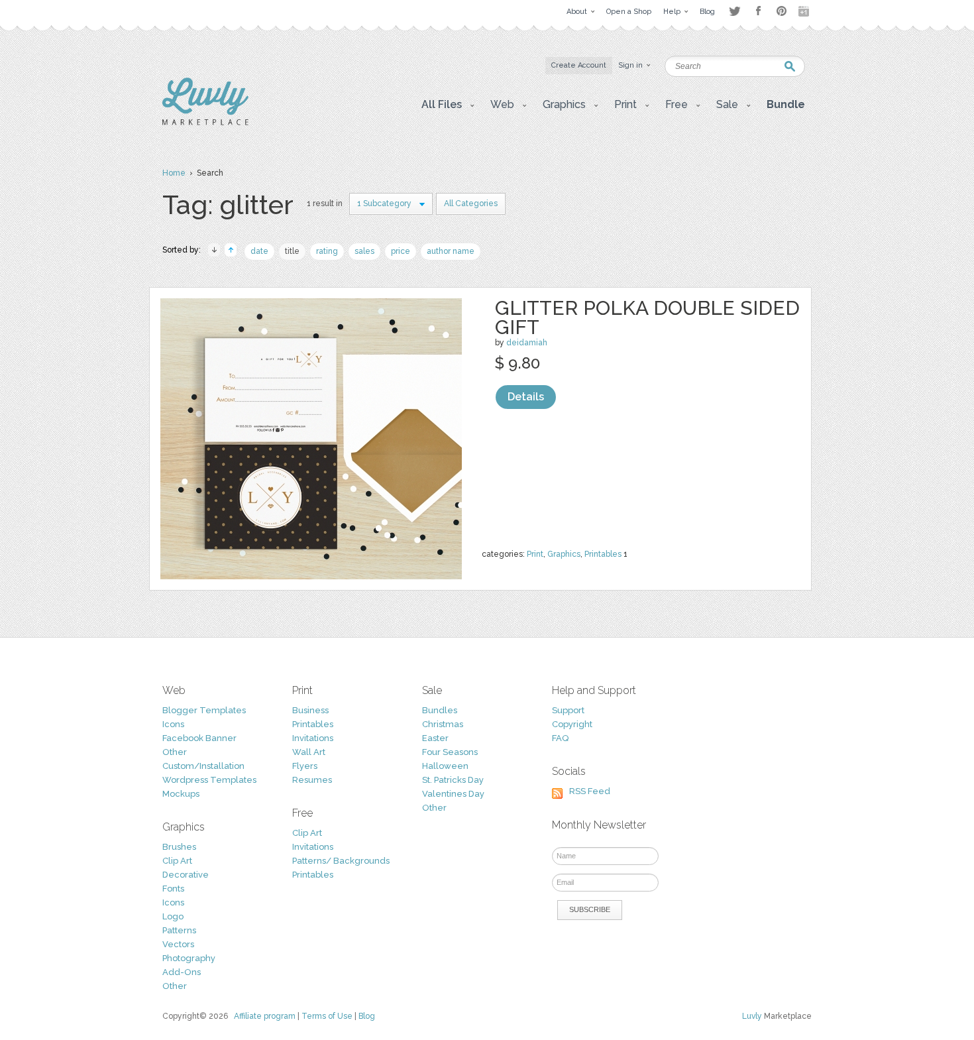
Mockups (180, 794)
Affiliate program (265, 1016)
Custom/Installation (203, 766)
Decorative (185, 875)
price (400, 251)
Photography (188, 958)
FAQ (560, 738)
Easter (435, 738)
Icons (173, 724)
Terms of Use (326, 1016)
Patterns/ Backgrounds (341, 861)
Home (174, 173)
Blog (366, 1016)
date (259, 251)
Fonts (173, 889)
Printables (603, 554)
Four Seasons (450, 752)
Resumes (312, 780)
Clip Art (177, 861)
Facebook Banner (199, 738)
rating (327, 251)
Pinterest (781, 11)
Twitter (734, 11)
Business (310, 710)
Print (535, 554)
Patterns (179, 930)
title (292, 251)
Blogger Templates (204, 710)
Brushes (179, 847)
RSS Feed (589, 791)
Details (526, 396)
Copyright (572, 724)
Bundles (439, 710)
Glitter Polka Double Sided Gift (647, 317)
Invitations (312, 738)
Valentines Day (453, 794)
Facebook (758, 11)
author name (450, 251)
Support (568, 710)
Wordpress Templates (209, 780)
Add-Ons (181, 972)
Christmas (442, 724)
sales (364, 251)
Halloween (445, 766)
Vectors (178, 944)
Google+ (805, 11)
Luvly (752, 1016)
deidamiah (526, 342)
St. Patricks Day (453, 780)
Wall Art (308, 752)
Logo (173, 916)
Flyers (304, 766)
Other (174, 752)
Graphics (563, 554)
